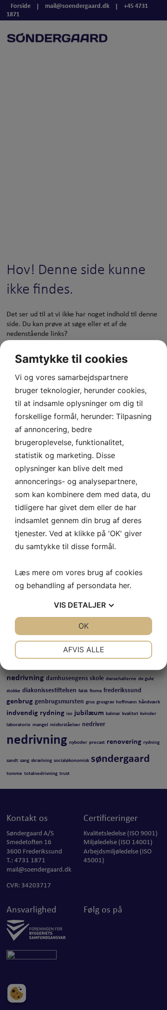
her (124, 585)
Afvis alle (83, 649)
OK (83, 625)
